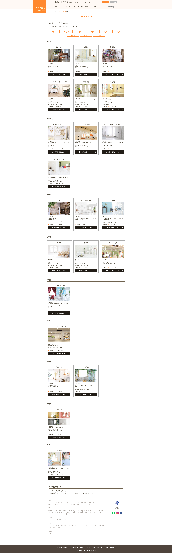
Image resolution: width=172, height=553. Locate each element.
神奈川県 (66, 31)
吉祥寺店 (55, 510)
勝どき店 (65, 510)
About (60, 547)
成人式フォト (63, 504)
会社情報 (65, 547)
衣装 (74, 6)
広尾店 (60, 510)
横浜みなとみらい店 (90, 510)
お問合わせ (113, 2)
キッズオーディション (52, 519)
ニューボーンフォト (76, 525)
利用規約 (81, 547)
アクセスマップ (59, 71)
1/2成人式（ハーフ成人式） (53, 504)
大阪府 (86, 35)
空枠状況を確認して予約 (58, 74)
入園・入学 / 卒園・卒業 (89, 502)
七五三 (48, 502)
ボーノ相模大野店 (99, 510)
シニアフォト (84, 504)
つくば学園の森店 (51, 514)
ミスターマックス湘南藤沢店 (53, 512)
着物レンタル (50, 537)
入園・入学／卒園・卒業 (99, 525)
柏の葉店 (85, 512)
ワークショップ (65, 519)
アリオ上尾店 (99, 512)
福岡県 (99, 35)
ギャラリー (94, 6)
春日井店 (75, 514)
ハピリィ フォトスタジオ (61, 11)
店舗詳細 (51, 71)
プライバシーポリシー (73, 547)
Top (57, 547)
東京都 (53, 31)
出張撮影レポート (51, 531)
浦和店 (94, 512)
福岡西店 (85, 514)
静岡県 (118, 31)
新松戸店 (72, 512)
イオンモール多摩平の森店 (73, 510)
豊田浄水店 (69, 514)
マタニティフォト (71, 504)
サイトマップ (112, 547)
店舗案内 (87, 6)
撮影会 (59, 519)
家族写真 (78, 504)
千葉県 (79, 31)
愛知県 (73, 35)
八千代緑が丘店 (78, 512)
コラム (49, 523)
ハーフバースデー (75, 502)
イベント (49, 517)
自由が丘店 (49, 510)
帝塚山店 (80, 514)
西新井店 (83, 510)
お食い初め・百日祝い (65, 502)
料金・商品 (80, 6)
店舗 (48, 508)
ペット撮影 (91, 504)
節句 (82, 502)
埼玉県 (92, 31)
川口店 (89, 512)
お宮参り (58, 502)
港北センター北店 (65, 512)
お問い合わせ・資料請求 (90, 547)
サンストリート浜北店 (61, 514)
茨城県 (105, 31)
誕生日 (53, 502)
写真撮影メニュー (51, 500)
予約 (105, 2)
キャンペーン (67, 6)
